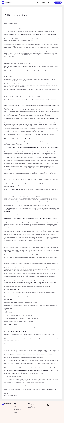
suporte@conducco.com (51, 390)
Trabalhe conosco (17, 413)
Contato (15, 412)
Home (15, 403)
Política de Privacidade (18, 410)
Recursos (15, 407)
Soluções (15, 406)
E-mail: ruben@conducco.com (11, 395)
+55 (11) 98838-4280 (32, 407)
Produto (15, 404)
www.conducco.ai (32, 34)
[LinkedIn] (48, 405)
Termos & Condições (17, 409)
